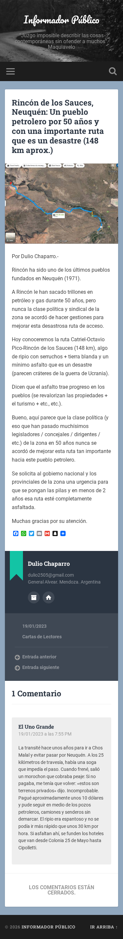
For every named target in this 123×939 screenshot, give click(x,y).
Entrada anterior (39, 656)
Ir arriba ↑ (104, 926)
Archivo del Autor (34, 597)
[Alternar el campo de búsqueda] (113, 71)
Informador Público (61, 20)
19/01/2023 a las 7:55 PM (45, 734)
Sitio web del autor (48, 597)
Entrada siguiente (40, 667)
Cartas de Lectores (42, 636)
